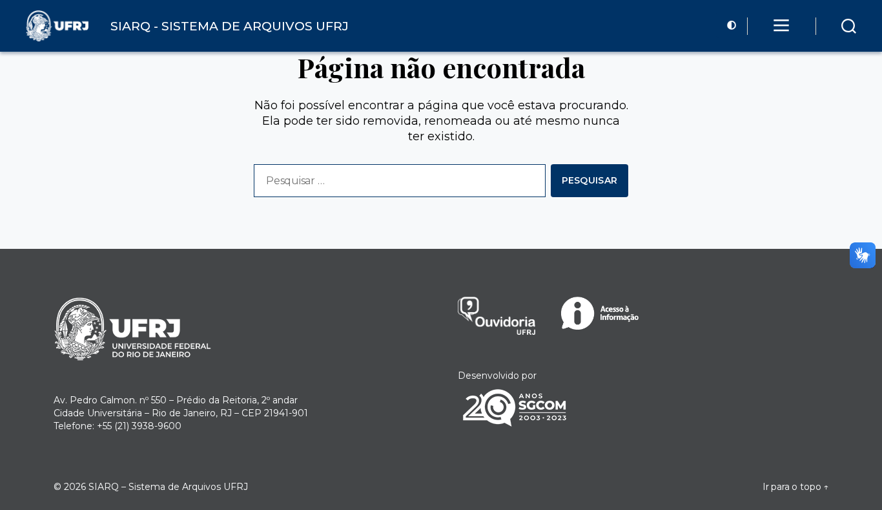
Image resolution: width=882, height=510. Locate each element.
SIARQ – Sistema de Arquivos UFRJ (168, 487)
